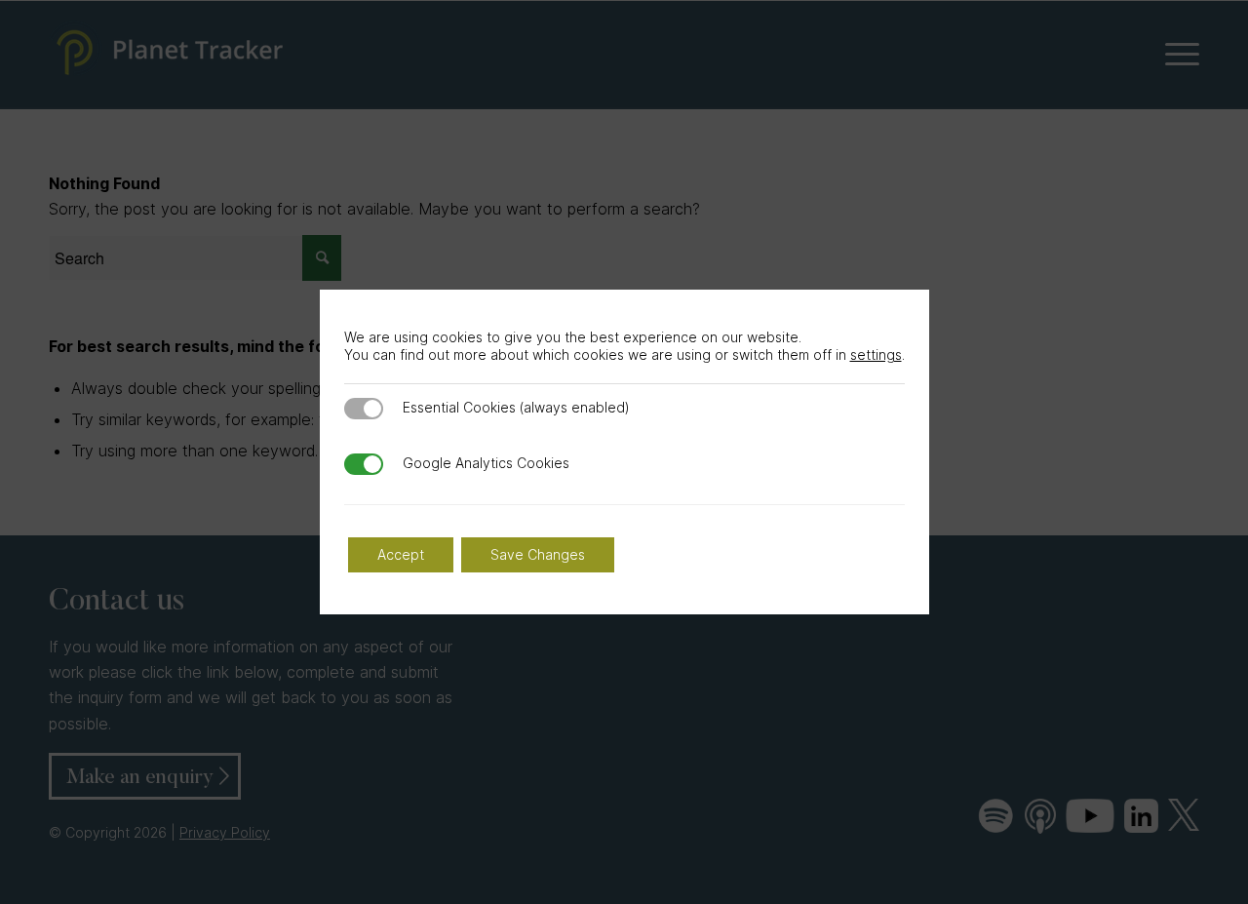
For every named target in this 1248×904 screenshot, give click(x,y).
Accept (400, 554)
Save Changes (537, 554)
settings (876, 354)
